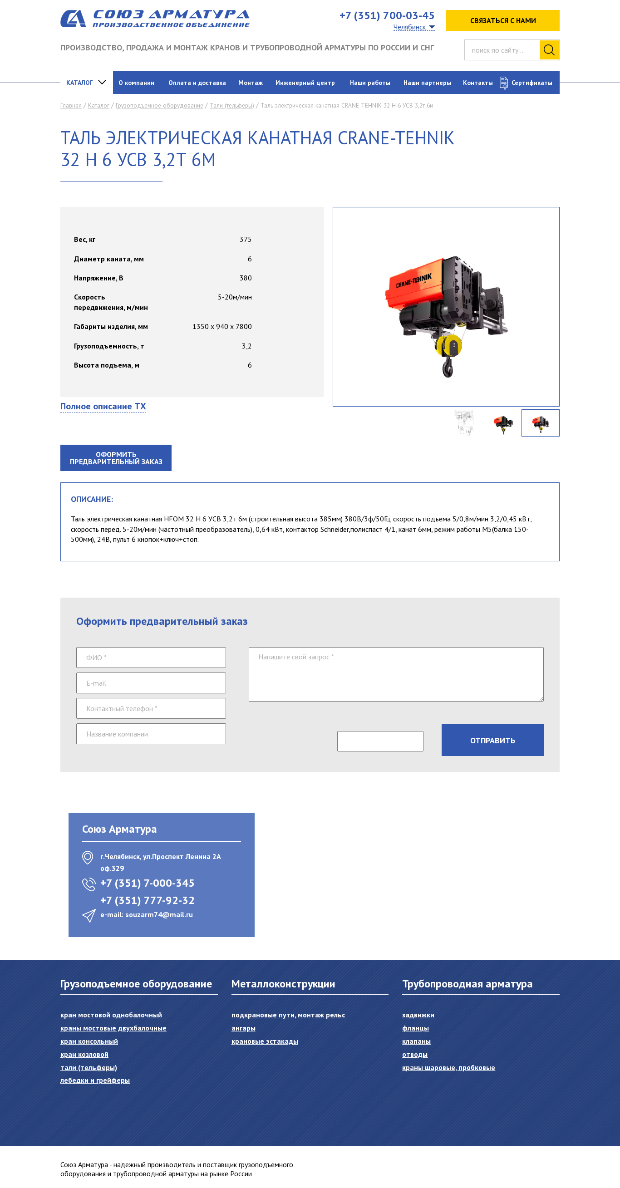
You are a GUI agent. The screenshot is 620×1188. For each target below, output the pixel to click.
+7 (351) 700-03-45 (387, 15)
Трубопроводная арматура (467, 984)
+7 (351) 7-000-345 (147, 883)
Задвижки (418, 1014)
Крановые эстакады (264, 1041)
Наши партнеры (427, 83)
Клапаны (416, 1041)
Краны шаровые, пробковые (448, 1067)
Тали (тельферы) (232, 105)
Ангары (243, 1027)
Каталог (79, 83)
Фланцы (415, 1027)
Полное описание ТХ (103, 406)
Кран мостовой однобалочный (111, 1014)
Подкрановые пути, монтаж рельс (288, 1014)
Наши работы (370, 83)
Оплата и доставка (197, 83)
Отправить (492, 740)
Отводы (415, 1054)
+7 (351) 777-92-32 (147, 900)
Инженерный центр (305, 83)
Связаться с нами (503, 20)
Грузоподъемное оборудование (159, 105)
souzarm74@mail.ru (159, 914)
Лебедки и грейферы (95, 1080)
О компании (136, 83)
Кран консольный (89, 1041)
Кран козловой (84, 1054)
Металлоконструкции (283, 984)
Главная (71, 105)
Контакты (478, 83)
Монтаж (250, 83)
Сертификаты (532, 83)
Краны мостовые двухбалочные (113, 1027)
